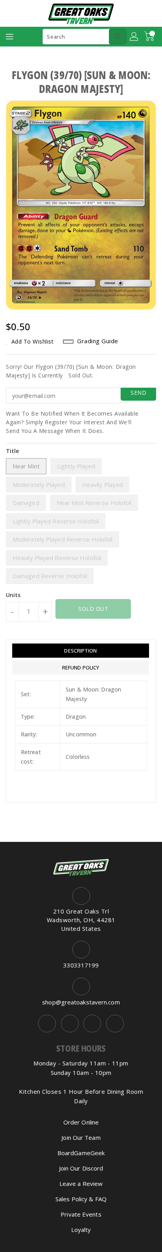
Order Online (81, 1122)
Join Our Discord (81, 1168)
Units (13, 595)
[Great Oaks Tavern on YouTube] (92, 1023)
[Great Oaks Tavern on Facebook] (47, 1023)
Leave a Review (81, 1183)
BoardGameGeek (81, 1153)
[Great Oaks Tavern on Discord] (115, 1023)
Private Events (81, 1214)
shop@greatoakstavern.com (81, 1002)
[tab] (80, 651)
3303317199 (81, 965)
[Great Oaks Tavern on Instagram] (70, 1023)
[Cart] (150, 36)
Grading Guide (97, 341)
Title (12, 451)
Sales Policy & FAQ (81, 1199)
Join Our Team (80, 1137)
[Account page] (134, 36)
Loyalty (81, 1230)
